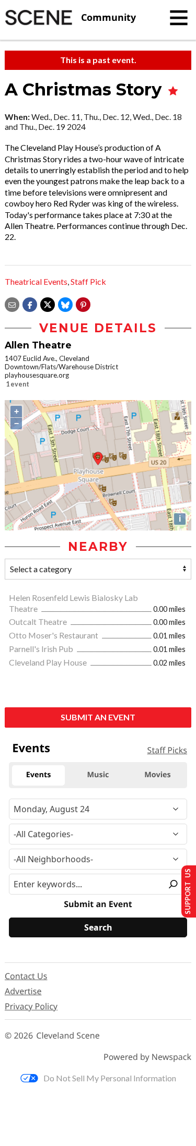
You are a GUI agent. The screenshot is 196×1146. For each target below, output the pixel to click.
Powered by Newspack (147, 1057)
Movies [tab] (157, 775)
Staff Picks (167, 750)
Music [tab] (98, 775)
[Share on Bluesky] (65, 303)
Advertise (23, 991)
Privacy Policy (31, 1006)
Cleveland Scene (68, 1035)
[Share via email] (12, 303)
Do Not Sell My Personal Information (109, 1078)
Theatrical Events (36, 281)
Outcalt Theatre (38, 621)
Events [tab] (38, 775)
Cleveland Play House (48, 662)
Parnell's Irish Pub (42, 649)
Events (31, 748)
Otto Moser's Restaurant (54, 635)
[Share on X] (47, 303)
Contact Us (26, 976)
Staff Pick (88, 281)
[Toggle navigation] (179, 17)
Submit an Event (98, 717)
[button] (83, 303)
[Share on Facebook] (29, 303)
